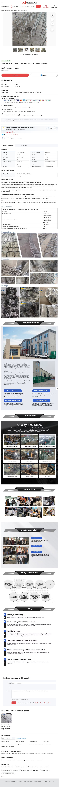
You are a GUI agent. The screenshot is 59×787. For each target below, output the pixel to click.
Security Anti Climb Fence (36, 760)
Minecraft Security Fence (22, 760)
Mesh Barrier (35, 770)
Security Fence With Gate (8, 760)
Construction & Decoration (10, 10)
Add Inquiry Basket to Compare (30, 54)
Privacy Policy (51, 781)
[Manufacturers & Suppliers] (29, 2)
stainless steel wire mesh (6, 744)
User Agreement (37, 781)
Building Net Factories (32, 767)
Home (2, 10)
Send (14, 702)
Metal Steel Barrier (25, 770)
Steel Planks (46, 741)
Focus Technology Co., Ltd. (20, 781)
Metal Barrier (15, 770)
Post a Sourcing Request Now (42, 702)
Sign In (3, 139)
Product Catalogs (22, 738)
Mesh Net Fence (44, 770)
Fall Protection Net (19, 741)
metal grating (18, 744)
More (2, 776)
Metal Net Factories (19, 767)
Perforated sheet (47, 744)
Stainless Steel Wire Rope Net (35, 744)
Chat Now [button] (44, 75)
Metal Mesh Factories (7, 767)
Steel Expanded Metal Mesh (7, 746)
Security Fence (24, 10)
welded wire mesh (33, 741)
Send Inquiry (15, 75)
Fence (18, 10)
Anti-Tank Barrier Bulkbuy (8, 773)
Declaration (44, 781)
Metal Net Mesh (6, 770)
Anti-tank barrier (5, 741)
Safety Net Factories (44, 767)
